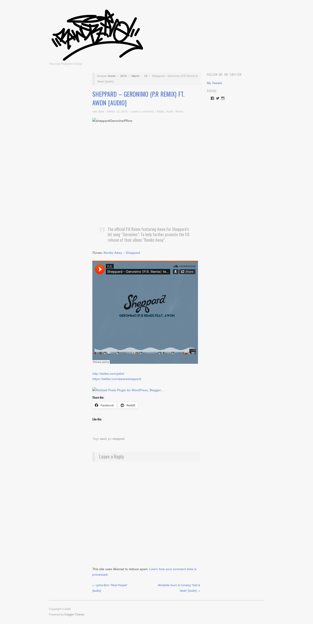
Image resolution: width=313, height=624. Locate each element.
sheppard (118, 439)
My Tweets (214, 83)
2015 (123, 76)
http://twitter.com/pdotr (108, 373)
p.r (109, 439)
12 (145, 76)
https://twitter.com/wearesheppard (116, 379)
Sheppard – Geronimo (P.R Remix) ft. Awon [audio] (138, 98)
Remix (179, 111)
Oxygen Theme (74, 614)
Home (111, 76)
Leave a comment (142, 111)
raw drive (98, 111)
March (135, 76)
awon (103, 439)
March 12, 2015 (117, 111)
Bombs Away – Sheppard (122, 252)
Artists (160, 111)
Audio (169, 111)
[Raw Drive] (97, 34)
